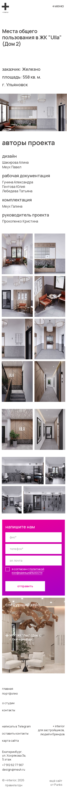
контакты (8, 710)
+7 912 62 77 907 (13, 765)
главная (7, 689)
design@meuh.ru (13, 769)
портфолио (10, 693)
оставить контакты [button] (15, 733)
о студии (8, 703)
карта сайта (10, 741)
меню (59, 6)
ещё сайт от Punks (55, 783)
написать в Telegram (16, 726)
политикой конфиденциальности (28, 571)
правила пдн (13, 785)
